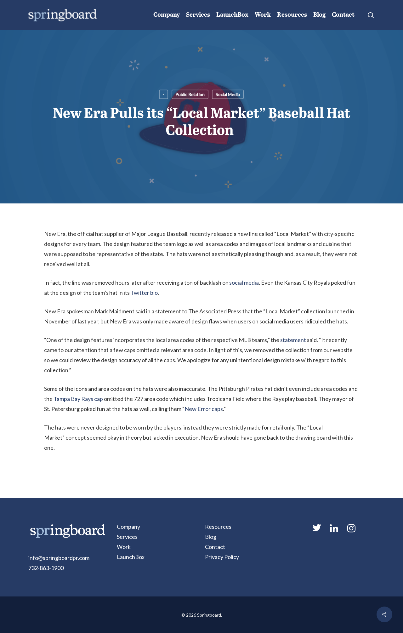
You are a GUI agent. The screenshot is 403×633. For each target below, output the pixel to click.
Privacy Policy (222, 556)
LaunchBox (131, 556)
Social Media (228, 94)
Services (127, 536)
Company (128, 526)
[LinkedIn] (334, 531)
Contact (215, 546)
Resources (218, 526)
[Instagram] (351, 531)
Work (124, 546)
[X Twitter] (316, 530)
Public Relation (190, 94)
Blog (210, 536)
